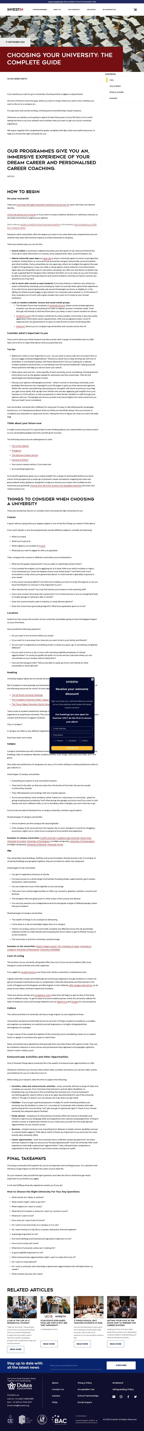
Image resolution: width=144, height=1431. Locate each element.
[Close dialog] (92, 679)
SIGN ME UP (72, 748)
